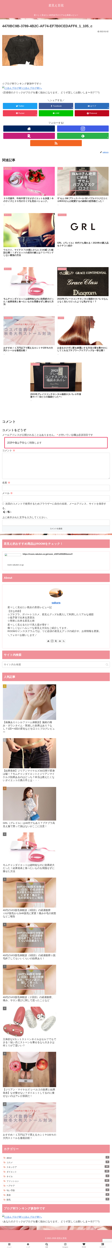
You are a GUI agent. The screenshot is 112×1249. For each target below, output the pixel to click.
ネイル (57, 1176)
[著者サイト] (29, 128)
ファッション (57, 1180)
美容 (57, 1194)
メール (7, 493)
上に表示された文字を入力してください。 (25, 517)
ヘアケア (57, 1185)
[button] (107, 664)
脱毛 (57, 1199)
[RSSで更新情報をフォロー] (56, 143)
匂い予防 (57, 1190)
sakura (56, 602)
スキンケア (57, 1167)
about (57, 1157)
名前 (6, 482)
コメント (8, 450)
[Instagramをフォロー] (83, 128)
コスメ (57, 1162)
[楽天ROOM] (29, 136)
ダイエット (57, 1171)
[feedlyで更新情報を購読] (59, 641)
